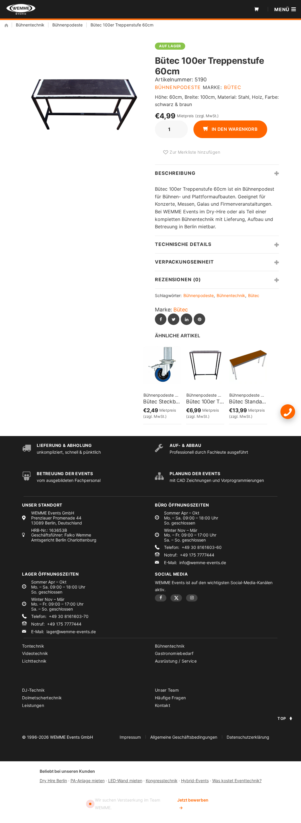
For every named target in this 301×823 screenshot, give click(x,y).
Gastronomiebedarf (174, 653)
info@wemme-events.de (202, 562)
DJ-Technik (33, 690)
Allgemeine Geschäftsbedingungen (183, 737)
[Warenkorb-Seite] (256, 9)
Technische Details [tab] (183, 244)
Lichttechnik (34, 660)
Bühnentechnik (30, 24)
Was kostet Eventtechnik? (237, 780)
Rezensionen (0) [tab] (178, 279)
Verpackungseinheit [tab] (184, 262)
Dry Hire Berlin (53, 780)
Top (281, 718)
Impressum (130, 737)
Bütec (233, 87)
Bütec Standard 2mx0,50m (248, 401)
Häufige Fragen (170, 697)
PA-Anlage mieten (88, 780)
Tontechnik (33, 645)
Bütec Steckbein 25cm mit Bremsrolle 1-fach (162, 401)
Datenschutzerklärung (248, 737)
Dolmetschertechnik (42, 697)
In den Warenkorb (233, 129)
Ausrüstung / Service (176, 660)
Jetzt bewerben (192, 803)
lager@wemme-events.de (71, 631)
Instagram (192, 597)
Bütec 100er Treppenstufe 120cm (205, 401)
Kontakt (162, 705)
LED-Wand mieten (125, 780)
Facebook (160, 597)
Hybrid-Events (195, 780)
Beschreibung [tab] (175, 173)
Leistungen (33, 705)
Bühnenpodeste (67, 24)
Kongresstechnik (162, 780)
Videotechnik (35, 653)
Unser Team (167, 690)
